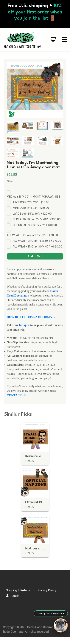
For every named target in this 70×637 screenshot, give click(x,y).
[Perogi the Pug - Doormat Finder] (61, 625)
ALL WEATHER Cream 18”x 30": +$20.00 (32, 235)
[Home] (22, 39)
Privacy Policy (47, 590)
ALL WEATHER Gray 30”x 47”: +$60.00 (37, 246)
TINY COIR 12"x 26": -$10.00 (31, 202)
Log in (15, 596)
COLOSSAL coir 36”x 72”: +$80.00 (35, 225)
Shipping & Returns (18, 590)
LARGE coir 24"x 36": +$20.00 (32, 213)
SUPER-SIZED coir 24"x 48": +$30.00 (36, 219)
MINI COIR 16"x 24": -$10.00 (31, 207)
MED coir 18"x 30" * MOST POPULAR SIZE (33, 196)
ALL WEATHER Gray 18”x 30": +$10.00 (37, 240)
